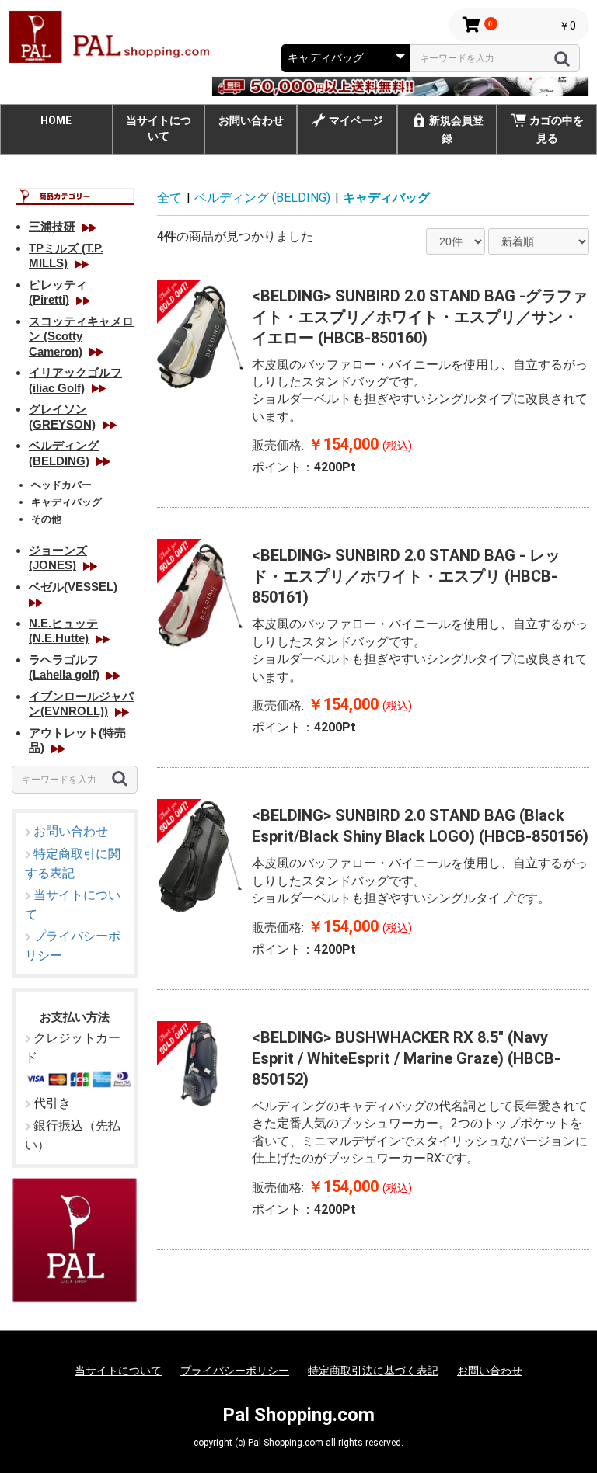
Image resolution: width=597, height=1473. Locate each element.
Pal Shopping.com (298, 1415)
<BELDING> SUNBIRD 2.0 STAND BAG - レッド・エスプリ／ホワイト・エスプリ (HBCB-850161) (406, 576)
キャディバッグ (386, 197)
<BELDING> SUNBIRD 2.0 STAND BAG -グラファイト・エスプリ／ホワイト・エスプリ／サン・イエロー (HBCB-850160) (420, 317)
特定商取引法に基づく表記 (373, 1370)
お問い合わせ (251, 120)
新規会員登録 (456, 129)
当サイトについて (158, 128)
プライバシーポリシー (234, 1370)
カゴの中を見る (556, 129)
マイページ (356, 120)
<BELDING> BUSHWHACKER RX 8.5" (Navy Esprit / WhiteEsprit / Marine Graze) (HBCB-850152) (406, 1058)
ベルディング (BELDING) (262, 197)
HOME (56, 120)
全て (169, 197)
